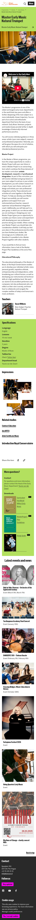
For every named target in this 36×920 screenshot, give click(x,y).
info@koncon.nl (7, 873)
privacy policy (13, 909)
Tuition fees (11, 357)
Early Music (21, 10)
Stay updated (7, 884)
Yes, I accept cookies (10, 916)
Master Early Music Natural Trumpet (15, 27)
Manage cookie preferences (12, 912)
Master (13, 10)
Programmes (5, 10)
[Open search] (25, 3)
